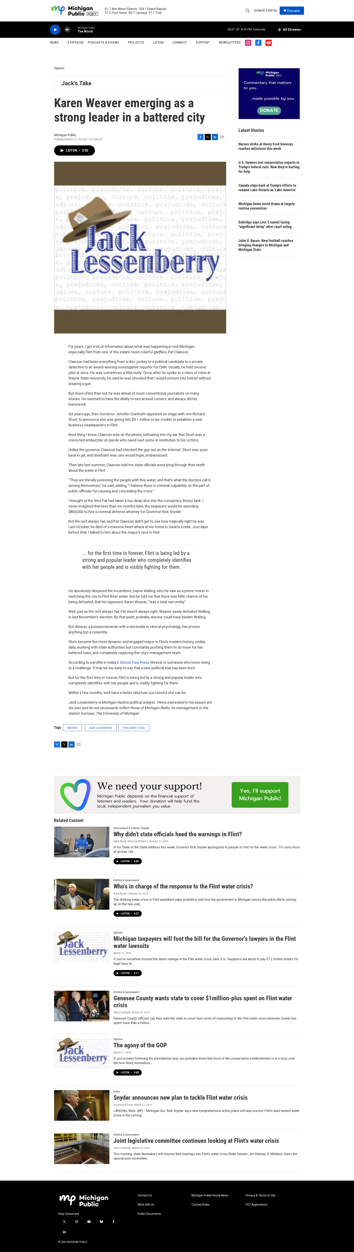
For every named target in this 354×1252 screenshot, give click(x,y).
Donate (293, 11)
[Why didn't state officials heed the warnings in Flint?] (81, 842)
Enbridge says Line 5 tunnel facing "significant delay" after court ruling (265, 224)
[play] (55, 29)
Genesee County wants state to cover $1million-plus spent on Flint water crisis (202, 1002)
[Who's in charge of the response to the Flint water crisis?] (81, 894)
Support (203, 42)
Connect (179, 42)
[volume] (67, 29)
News (54, 42)
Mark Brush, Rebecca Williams (130, 841)
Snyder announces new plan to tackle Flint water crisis (180, 1097)
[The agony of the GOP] (81, 1053)
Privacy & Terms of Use (261, 1195)
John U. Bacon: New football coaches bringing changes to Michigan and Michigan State (265, 245)
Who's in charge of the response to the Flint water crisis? (183, 886)
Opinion (59, 68)
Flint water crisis (134, 727)
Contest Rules (201, 1204)
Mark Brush (119, 893)
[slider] (74, 29)
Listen (158, 42)
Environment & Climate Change (131, 828)
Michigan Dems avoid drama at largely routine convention (266, 206)
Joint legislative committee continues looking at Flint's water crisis (196, 1140)
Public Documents (149, 1213)
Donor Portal (266, 10)
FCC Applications (256, 1204)
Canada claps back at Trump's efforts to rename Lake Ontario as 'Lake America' (267, 187)
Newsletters (230, 42)
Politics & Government (126, 880)
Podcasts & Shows (103, 42)
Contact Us (145, 1195)
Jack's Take (76, 83)
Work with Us (146, 1204)
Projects (136, 42)
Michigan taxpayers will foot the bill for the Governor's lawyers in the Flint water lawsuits (204, 942)
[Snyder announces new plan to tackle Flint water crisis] (81, 1105)
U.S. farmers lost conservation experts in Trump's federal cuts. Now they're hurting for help (269, 167)
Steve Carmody (122, 1012)
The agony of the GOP (140, 1045)
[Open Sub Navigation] (62, 42)
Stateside (76, 42)
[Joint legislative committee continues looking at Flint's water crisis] (81, 1148)
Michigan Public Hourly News (210, 1195)
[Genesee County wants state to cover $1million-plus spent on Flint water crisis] (81, 1006)
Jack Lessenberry (100, 727)
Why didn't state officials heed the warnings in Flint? (177, 834)
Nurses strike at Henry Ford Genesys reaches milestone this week (265, 146)
